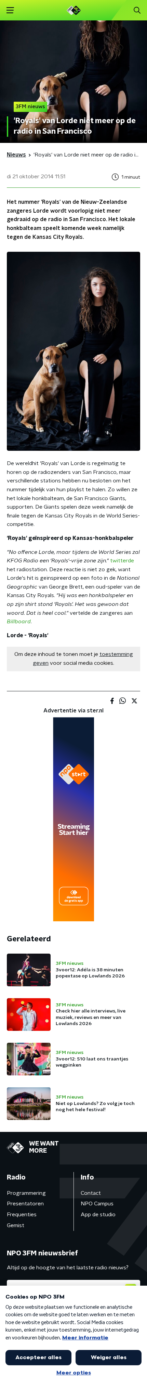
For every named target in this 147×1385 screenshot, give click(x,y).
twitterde (122, 560)
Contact (91, 1193)
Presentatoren (25, 1203)
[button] (10, 10)
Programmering (26, 1193)
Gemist (15, 1225)
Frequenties (22, 1214)
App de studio (98, 1214)
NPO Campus (97, 1203)
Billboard (19, 621)
